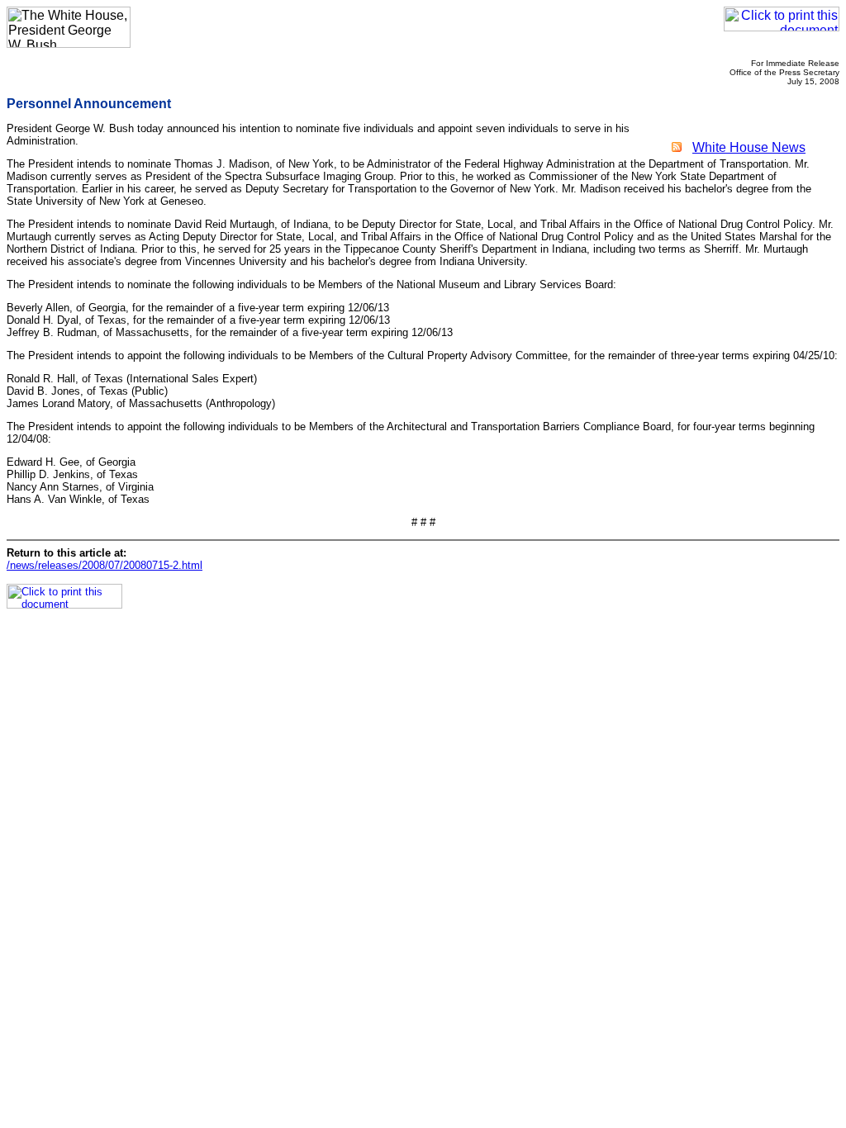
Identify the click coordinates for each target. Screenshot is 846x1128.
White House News (749, 147)
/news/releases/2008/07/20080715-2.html (104, 565)
